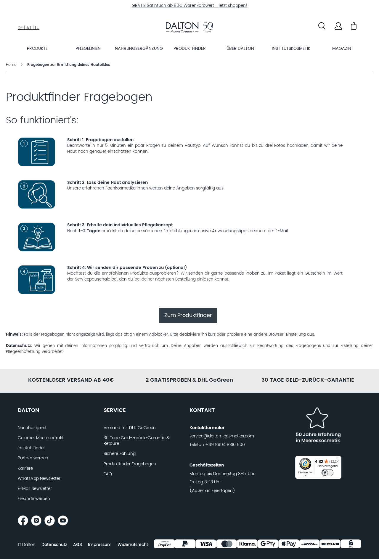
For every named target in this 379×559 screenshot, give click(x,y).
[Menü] (337, 459)
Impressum (100, 545)
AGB (77, 545)
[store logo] (189, 28)
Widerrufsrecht (133, 545)
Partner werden (33, 458)
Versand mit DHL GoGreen (130, 428)
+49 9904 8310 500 (225, 445)
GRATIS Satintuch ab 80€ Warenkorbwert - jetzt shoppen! (190, 5)
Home (11, 65)
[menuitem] (37, 48)
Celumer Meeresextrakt (41, 438)
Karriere (25, 468)
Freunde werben (34, 499)
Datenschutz (54, 545)
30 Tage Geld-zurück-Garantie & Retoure (136, 441)
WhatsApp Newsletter (39, 478)
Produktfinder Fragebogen (130, 464)
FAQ (108, 474)
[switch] (327, 472)
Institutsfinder (31, 448)
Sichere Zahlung (120, 453)
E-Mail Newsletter (35, 488)
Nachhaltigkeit (32, 428)
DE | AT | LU (28, 28)
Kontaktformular (207, 428)
